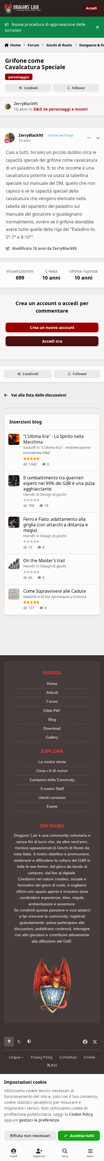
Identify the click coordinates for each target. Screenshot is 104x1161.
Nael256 (30, 596)
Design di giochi (53, 494)
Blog (52, 719)
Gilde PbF (52, 710)
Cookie (89, 1057)
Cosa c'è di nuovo (52, 770)
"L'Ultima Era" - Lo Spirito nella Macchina (53, 439)
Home (52, 683)
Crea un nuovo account (52, 327)
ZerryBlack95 (26, 103)
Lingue (15, 1057)
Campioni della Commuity (52, 780)
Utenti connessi (52, 797)
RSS (53, 1065)
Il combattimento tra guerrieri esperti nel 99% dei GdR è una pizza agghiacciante (59, 483)
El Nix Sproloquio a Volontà (63, 596)
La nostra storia (52, 761)
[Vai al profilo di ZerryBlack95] (8, 106)
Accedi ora (52, 341)
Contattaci (68, 1057)
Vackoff (29, 447)
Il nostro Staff (52, 788)
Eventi (52, 806)
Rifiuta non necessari (30, 1135)
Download (52, 728)
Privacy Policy (41, 1057)
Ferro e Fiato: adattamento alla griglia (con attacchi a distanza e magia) (55, 524)
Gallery (52, 737)
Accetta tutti (82, 1135)
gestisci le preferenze (39, 1120)
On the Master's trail (44, 561)
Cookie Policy (81, 1114)
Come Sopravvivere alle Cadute (54, 591)
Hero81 (29, 494)
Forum (52, 701)
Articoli (52, 692)
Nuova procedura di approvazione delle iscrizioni (45, 27)
